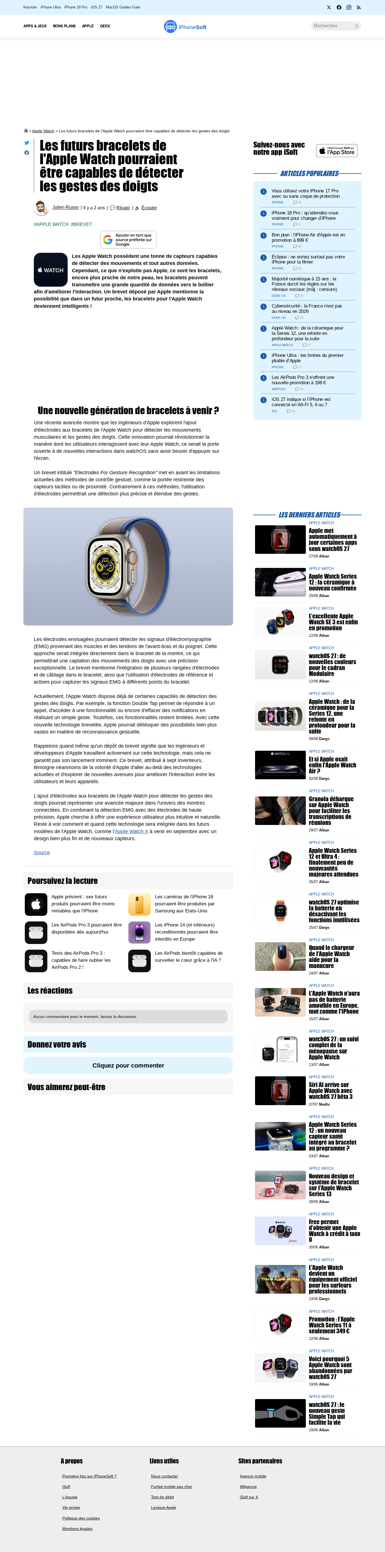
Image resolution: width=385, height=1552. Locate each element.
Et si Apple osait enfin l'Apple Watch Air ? (332, 765)
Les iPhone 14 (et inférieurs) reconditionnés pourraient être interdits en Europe (186, 932)
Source (42, 852)
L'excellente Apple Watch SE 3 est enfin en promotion (333, 622)
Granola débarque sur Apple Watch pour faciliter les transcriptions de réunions (331, 811)
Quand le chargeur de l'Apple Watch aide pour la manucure (331, 957)
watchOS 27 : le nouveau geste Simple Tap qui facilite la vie (327, 1413)
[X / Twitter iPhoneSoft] (329, 9)
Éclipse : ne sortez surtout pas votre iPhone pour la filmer (308, 259)
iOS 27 (96, 7)
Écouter (149, 207)
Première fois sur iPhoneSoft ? (89, 1476)
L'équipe (70, 1497)
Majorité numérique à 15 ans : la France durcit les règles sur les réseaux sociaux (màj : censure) (304, 284)
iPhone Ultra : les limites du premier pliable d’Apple (308, 358)
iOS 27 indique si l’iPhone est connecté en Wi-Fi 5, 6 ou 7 (301, 402)
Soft (192, 27)
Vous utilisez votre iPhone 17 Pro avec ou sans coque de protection (306, 193)
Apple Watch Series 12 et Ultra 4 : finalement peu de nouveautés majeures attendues (334, 862)
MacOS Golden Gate (123, 7)
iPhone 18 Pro (75, 7)
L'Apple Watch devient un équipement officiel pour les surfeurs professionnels (333, 1279)
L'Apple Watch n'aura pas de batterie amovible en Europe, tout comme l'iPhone (334, 1002)
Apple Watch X (131, 831)
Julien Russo (65, 207)
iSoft (66, 1486)
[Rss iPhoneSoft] (359, 9)
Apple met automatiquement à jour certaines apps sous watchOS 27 (333, 540)
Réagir (123, 207)
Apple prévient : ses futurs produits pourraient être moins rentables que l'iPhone (83, 904)
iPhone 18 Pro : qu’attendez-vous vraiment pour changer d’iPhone (305, 215)
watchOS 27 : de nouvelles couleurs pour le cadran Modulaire (332, 665)
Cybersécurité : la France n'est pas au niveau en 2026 (307, 308)
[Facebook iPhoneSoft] (339, 9)
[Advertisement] (192, 82)
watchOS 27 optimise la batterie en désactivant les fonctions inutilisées (334, 911)
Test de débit (162, 1497)
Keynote (30, 7)
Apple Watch (43, 131)
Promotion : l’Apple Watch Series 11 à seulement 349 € (332, 1325)
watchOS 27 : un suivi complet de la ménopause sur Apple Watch (334, 1048)
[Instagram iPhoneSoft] (349, 9)
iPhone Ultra (51, 7)
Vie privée (71, 1507)
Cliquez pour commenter (128, 1065)
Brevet (83, 224)
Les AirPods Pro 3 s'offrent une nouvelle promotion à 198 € (303, 380)
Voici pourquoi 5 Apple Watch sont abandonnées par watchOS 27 (330, 1368)
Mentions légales (77, 1528)
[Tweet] (27, 144)
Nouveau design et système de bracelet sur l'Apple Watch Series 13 (334, 1185)
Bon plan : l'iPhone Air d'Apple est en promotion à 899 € (308, 237)
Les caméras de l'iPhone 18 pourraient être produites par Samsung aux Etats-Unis (185, 904)
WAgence (248, 1486)
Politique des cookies (81, 1518)
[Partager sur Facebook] (27, 154)
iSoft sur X (249, 1497)
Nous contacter (164, 1476)
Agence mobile (253, 1476)
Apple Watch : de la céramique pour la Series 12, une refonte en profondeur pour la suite (307, 333)
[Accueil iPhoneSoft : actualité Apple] (25, 131)
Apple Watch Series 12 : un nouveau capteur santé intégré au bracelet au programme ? (333, 1136)
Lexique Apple (163, 1507)
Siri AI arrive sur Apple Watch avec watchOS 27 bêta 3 (331, 1090)
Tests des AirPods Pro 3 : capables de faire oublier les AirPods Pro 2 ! (81, 960)
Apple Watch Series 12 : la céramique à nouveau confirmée (333, 582)
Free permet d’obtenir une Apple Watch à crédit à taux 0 (334, 1231)
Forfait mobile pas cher (171, 1486)
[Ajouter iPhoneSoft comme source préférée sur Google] (128, 240)
